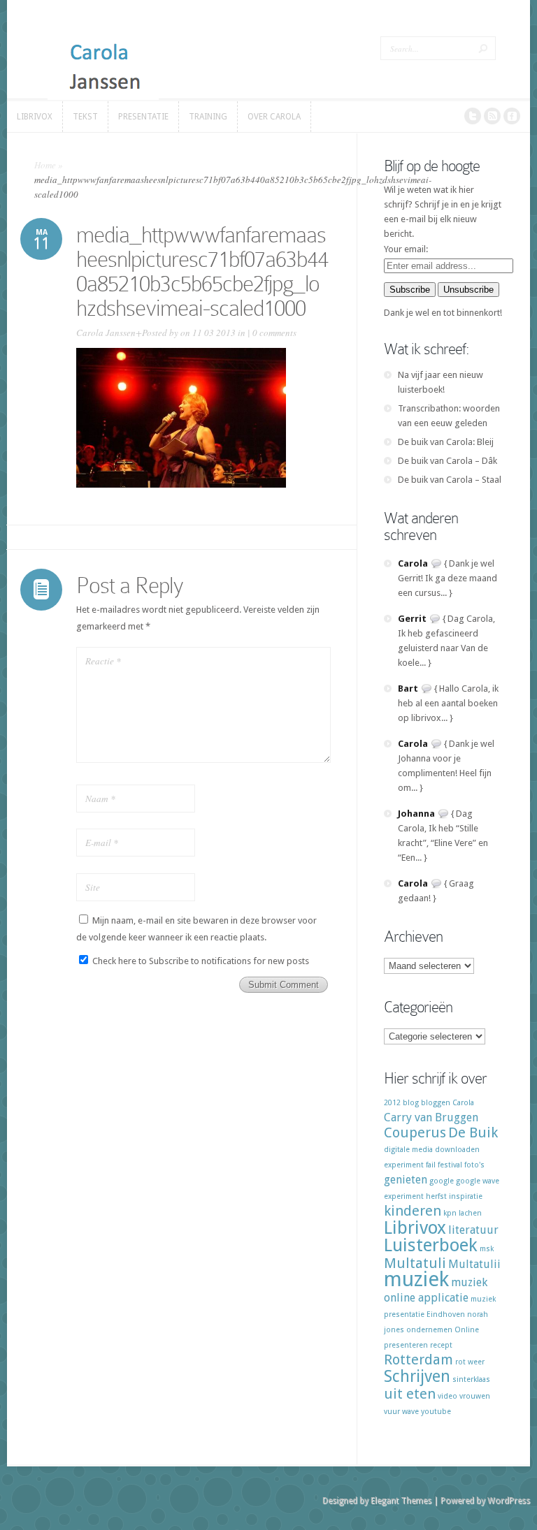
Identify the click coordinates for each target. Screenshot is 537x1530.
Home (45, 165)
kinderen (412, 1210)
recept (441, 1345)
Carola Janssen (106, 332)
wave (410, 1411)
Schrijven (417, 1376)
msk (487, 1248)
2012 (392, 1102)
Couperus (415, 1132)
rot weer (470, 1362)
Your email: (406, 249)
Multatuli (415, 1263)
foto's (474, 1165)
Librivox (415, 1227)
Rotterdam (418, 1359)
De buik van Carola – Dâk (447, 461)
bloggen (435, 1102)
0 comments (274, 332)
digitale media (408, 1149)
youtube (436, 1411)
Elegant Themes (401, 1501)
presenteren (406, 1345)
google (441, 1181)
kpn (450, 1213)
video (447, 1396)
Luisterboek (431, 1244)
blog (411, 1102)
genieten (405, 1179)
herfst (436, 1196)
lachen (470, 1213)
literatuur (473, 1230)
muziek (416, 1279)
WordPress (508, 1501)
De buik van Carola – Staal (449, 479)
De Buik (473, 1132)
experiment (404, 1165)
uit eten (410, 1393)
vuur (392, 1411)
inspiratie (465, 1196)
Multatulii (474, 1264)
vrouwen (474, 1396)
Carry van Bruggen (431, 1117)
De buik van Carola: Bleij (446, 442)
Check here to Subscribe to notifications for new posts (199, 961)
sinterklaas (471, 1379)
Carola (463, 1102)
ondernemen (429, 1329)
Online (466, 1329)
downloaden (457, 1149)
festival (450, 1165)
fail (431, 1165)
